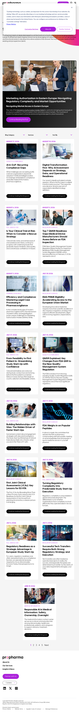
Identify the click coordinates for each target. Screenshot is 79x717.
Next (46, 645)
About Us (6, 662)
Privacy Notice (7, 709)
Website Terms (19, 709)
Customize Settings (31, 29)
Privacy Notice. (11, 24)
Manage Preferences (51, 709)
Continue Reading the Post (18, 120)
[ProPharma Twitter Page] (10, 689)
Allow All (48, 29)
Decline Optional (64, 29)
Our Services (8, 666)
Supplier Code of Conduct (33, 709)
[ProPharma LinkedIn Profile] (4, 689)
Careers (9, 683)
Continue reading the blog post (18, 196)
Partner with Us (10, 676)
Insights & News (9, 669)
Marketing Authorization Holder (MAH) (31, 110)
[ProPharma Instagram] (16, 689)
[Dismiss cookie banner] (72, 7)
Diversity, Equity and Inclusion (11, 707)
